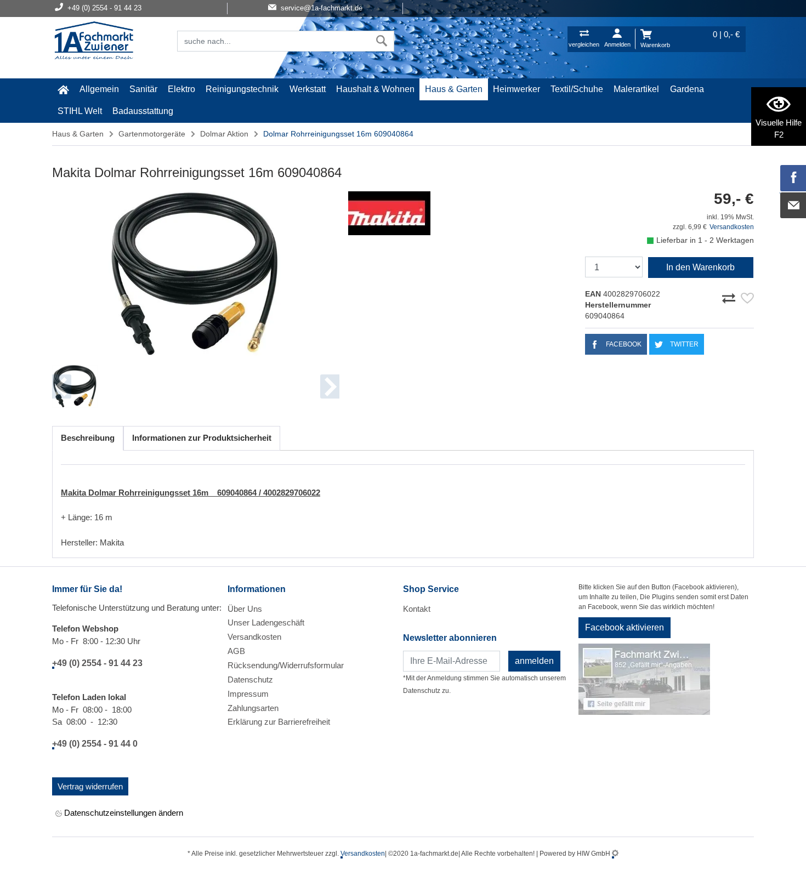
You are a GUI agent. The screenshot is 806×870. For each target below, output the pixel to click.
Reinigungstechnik (242, 89)
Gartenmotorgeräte (151, 133)
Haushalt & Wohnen (375, 89)
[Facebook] (793, 178)
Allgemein (99, 89)
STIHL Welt (80, 111)
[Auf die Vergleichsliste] (730, 296)
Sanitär (143, 89)
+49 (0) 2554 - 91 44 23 (97, 663)
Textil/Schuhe (576, 89)
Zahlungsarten (253, 708)
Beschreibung (88, 437)
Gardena (687, 89)
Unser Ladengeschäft (266, 622)
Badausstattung (142, 111)
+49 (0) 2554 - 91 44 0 (95, 743)
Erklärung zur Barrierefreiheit (279, 721)
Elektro (181, 89)
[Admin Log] (615, 853)
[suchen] (382, 41)
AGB (236, 651)
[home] (63, 89)
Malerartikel (636, 89)
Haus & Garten (454, 89)
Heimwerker (516, 89)
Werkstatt (308, 89)
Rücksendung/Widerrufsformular (286, 665)
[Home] (93, 41)
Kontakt (416, 608)
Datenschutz (250, 679)
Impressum (248, 693)
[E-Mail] (793, 205)
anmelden (534, 661)
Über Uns (245, 608)
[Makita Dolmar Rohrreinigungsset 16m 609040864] (195, 275)
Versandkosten (731, 227)
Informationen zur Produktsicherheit (201, 437)
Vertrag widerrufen (90, 786)
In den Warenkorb (700, 267)
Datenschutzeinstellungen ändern (122, 812)
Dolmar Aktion (224, 133)
